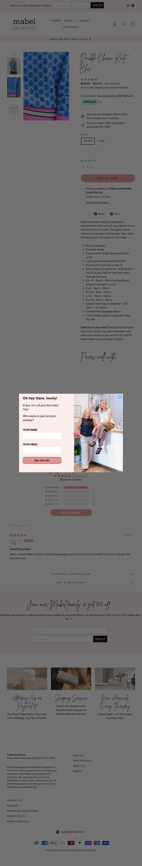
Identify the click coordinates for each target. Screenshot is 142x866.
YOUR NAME (30, 429)
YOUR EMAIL (30, 444)
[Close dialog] (120, 397)
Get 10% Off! (42, 460)
